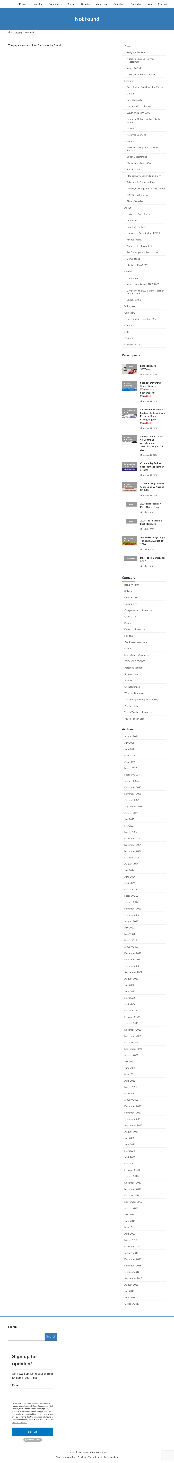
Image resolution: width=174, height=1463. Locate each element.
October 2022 (132, 965)
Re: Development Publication (142, 252)
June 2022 (129, 991)
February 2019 (132, 1246)
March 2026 (130, 768)
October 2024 (132, 857)
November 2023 (132, 908)
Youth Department (137, 156)
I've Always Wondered (136, 642)
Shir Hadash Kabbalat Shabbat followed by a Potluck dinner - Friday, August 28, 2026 (152, 416)
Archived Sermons (136, 134)
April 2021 (129, 1080)
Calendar (129, 325)
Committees (133, 258)
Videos (130, 128)
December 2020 (132, 1106)
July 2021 (129, 1061)
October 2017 (132, 1303)
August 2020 (131, 1131)
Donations (132, 277)
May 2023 (129, 933)
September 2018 (133, 1278)
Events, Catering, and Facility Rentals (146, 188)
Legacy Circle (134, 299)
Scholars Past (131, 673)
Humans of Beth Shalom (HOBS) (144, 233)
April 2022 (129, 1004)
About (127, 207)
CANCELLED (131, 597)
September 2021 (133, 1048)
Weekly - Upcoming (134, 693)
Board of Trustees (136, 226)
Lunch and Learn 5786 (138, 112)
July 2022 (129, 984)
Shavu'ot (129, 680)
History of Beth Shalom (139, 213)
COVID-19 (130, 616)
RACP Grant (133, 169)
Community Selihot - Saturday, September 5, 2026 (152, 466)
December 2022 (132, 953)
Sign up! (33, 1431)
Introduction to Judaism (139, 106)
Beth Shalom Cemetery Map (141, 318)
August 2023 (131, 921)
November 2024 (132, 851)
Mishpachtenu (134, 239)
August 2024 (131, 863)
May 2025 (129, 825)
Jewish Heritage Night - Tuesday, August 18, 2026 (152, 540)
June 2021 (129, 1067)
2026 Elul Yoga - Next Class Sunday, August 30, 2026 (152, 486)
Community (130, 141)
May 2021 (129, 1074)
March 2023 (130, 940)
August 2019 (131, 1208)
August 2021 (131, 1055)
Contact (128, 338)
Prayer (127, 45)
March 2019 (130, 1239)
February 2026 (132, 774)
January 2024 (131, 902)
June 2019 (129, 1220)
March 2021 (130, 1087)
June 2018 (129, 1297)
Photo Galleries (135, 201)
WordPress (72, 1457)
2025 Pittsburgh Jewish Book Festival (142, 149)
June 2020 (129, 1144)
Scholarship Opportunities (141, 182)
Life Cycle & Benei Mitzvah (141, 74)
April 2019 (129, 1233)
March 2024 (130, 889)
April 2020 (129, 1157)
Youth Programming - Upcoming (141, 699)
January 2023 (131, 946)
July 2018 (129, 1291)
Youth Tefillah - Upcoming (138, 712)
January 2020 (131, 1176)
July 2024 (129, 870)
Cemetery (129, 312)
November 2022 (132, 959)
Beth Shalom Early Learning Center (145, 87)
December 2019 (132, 1182)
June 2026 (129, 749)
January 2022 (131, 1023)
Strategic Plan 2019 (137, 265)
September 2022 (133, 972)
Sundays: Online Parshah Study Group (143, 120)
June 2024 (129, 876)
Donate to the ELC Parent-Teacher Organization (145, 292)
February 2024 (132, 895)
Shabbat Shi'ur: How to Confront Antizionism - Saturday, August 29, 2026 (151, 443)
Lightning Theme (87, 1457)
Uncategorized (132, 686)
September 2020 (133, 1125)
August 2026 (131, 736)
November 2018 (132, 1265)
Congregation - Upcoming (138, 610)
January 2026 (131, 780)
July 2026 (129, 742)
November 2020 (132, 1112)
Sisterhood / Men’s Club (139, 162)
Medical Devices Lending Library (144, 175)
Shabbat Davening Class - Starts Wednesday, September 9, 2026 (150, 389)
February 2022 (132, 1016)
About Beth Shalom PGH (140, 245)
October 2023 (132, 914)
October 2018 (132, 1271)
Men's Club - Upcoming (136, 654)
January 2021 (131, 1099)
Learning (129, 80)
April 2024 (129, 882)
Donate (128, 271)
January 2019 (131, 1252)
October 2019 (132, 1195)
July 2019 (129, 1214)
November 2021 (132, 1035)
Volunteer (129, 306)
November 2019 (132, 1188)
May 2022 (129, 997)
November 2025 (132, 793)
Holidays (128, 635)
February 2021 (132, 1093)
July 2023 (129, 927)
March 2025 (130, 831)
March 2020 (130, 1163)
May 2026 (129, 755)
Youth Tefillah (134, 67)
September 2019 (133, 1201)
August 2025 (131, 812)
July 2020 (129, 1137)
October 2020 (132, 1118)
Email (15, 1385)
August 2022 (131, 978)
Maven (128, 648)
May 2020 (129, 1150)
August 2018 (131, 1284)
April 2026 (129, 761)
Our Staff (132, 220)
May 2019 (129, 1227)
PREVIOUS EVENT (134, 661)
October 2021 (132, 1042)
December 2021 (132, 1029)
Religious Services (136, 52)
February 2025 (132, 838)
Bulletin (128, 590)
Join (126, 331)
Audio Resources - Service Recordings (141, 60)
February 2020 (132, 1169)
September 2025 (133, 806)
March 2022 (130, 1010)
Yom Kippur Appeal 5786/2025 (143, 284)
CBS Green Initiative (138, 194)
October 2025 (132, 800)
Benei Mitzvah (134, 99)
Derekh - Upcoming (134, 629)
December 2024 (132, 844)
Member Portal (132, 344)
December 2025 (132, 787)
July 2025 (129, 819)
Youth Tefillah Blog (134, 718)
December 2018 (132, 1259)
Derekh (131, 93)
